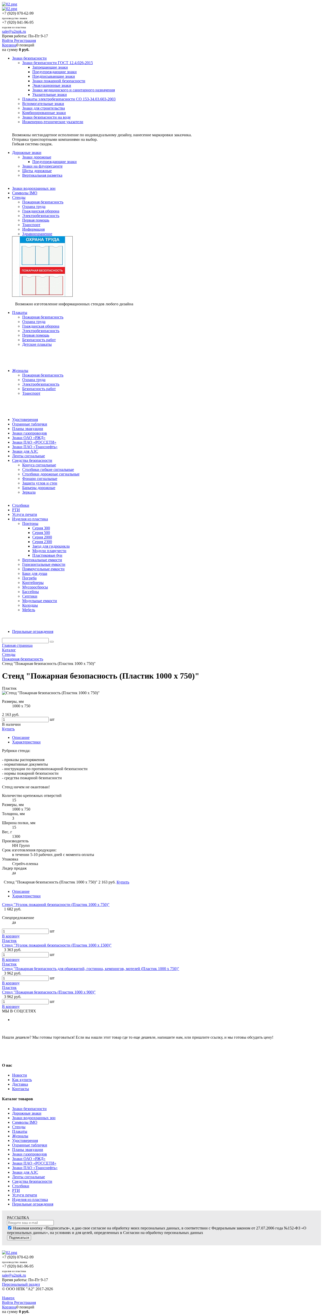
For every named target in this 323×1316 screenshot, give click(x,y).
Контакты (20, 1089)
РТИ (16, 1190)
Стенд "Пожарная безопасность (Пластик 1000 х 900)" (49, 992)
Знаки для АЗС (25, 1172)
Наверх (8, 1298)
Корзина (9, 45)
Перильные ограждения (32, 1204)
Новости (19, 1075)
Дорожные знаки (26, 1113)
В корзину (11, 936)
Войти (8, 40)
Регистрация (25, 40)
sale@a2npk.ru (14, 31)
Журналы (20, 1136)
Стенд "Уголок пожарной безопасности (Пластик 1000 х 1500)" (57, 945)
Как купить (22, 1080)
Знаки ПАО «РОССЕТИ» (34, 1163)
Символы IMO (24, 1122)
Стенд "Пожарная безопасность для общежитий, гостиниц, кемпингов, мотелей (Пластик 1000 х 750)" (90, 968)
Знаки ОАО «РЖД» (28, 1159)
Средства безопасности (32, 1181)
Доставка (20, 1084)
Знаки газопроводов (29, 1154)
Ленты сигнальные (28, 1177)
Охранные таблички (29, 1145)
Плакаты (19, 1131)
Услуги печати (24, 1195)
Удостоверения (25, 1140)
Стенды (18, 1127)
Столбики (20, 1186)
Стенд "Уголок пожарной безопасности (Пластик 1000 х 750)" (56, 904)
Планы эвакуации (27, 1149)
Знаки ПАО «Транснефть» (35, 1168)
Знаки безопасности (29, 1109)
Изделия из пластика (30, 1199)
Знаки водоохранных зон (34, 1118)
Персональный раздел (21, 1284)
